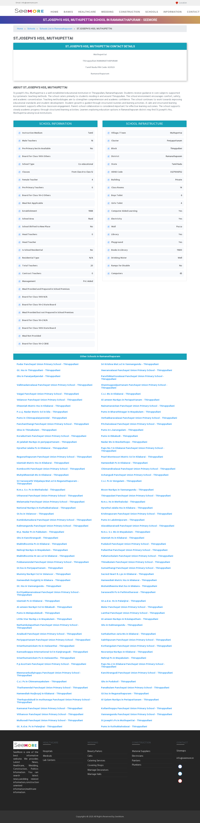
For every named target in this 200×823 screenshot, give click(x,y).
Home (54, 12)
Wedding (107, 12)
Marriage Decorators (98, 770)
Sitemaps (181, 750)
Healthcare (87, 12)
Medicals (47, 756)
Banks (68, 12)
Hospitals (47, 751)
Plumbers (136, 764)
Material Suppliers (141, 751)
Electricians (137, 756)
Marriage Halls (94, 774)
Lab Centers (49, 760)
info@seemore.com (29, 2)
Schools (151, 12)
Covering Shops (96, 765)
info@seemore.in (185, 758)
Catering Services (96, 760)
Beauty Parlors (95, 751)
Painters (136, 760)
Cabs (90, 756)
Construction (129, 12)
